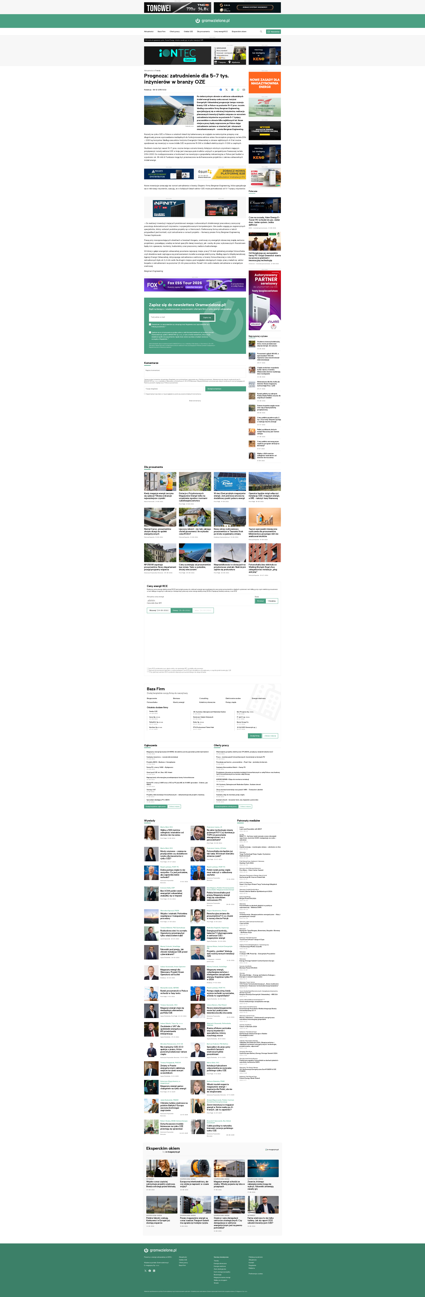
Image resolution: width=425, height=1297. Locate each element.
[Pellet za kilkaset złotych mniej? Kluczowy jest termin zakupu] (252, 434)
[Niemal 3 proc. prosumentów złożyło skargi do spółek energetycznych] (160, 517)
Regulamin (172, 379)
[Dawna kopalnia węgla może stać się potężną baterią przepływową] (252, 410)
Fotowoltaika (152, 702)
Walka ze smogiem (220, 1280)
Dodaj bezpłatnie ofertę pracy (226, 806)
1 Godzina (271, 601)
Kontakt (251, 1263)
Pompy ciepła (231, 702)
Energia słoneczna (220, 1263)
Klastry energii (178, 702)
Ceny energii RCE (221, 31)
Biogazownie (152, 698)
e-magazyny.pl (172, 1152)
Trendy (157, 71)
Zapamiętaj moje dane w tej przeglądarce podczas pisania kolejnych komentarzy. (173, 394)
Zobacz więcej (270, 736)
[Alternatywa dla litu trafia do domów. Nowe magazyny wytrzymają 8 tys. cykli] (252, 386)
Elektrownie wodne (233, 698)
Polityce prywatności (165, 347)
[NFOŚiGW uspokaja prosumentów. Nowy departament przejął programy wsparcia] (160, 552)
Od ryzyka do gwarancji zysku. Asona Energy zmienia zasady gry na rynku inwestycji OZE (174, 40)
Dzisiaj (181, 610)
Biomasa (176, 698)
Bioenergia (217, 1275)
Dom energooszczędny (222, 1272)
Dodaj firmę (254, 736)
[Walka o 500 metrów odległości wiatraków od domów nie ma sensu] (252, 458)
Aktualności (149, 31)
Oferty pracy (175, 31)
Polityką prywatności (205, 379)
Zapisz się (207, 317)
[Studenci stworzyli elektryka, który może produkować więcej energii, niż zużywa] (252, 346)
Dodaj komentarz (214, 389)
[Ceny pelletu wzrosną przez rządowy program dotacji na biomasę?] (252, 446)
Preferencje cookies (256, 1274)
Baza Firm (161, 31)
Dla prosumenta (203, 31)
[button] (261, 31)
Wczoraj (158, 610)
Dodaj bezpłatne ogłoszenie (156, 806)
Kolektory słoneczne (207, 702)
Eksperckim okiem (239, 31)
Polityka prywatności (256, 1257)
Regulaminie (152, 347)
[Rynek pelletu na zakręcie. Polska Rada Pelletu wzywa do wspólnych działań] (252, 398)
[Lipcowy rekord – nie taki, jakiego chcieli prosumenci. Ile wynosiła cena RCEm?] (195, 517)
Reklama (252, 1268)
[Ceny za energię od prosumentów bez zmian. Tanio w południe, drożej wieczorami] (195, 552)
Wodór (216, 1283)
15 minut (260, 601)
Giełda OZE (188, 31)
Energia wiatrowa (259, 698)
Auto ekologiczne (220, 1269)
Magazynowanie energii (222, 1277)
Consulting (203, 698)
